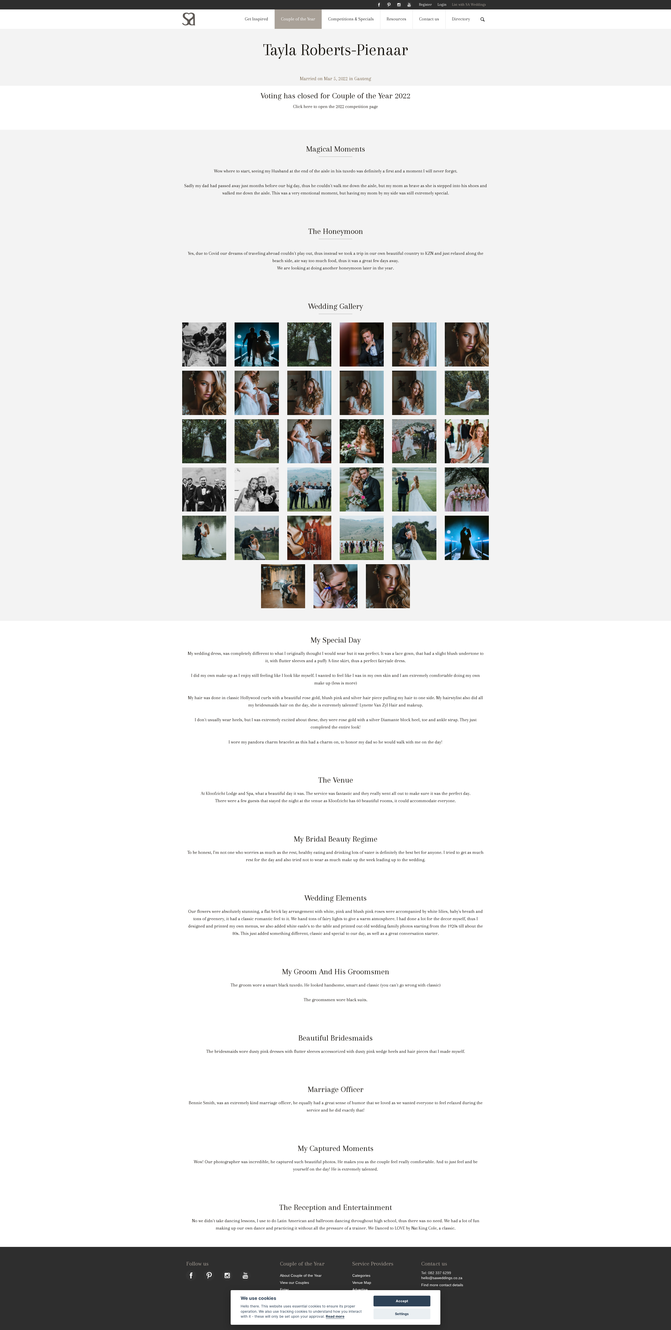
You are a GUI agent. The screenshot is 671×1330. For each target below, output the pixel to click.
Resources (396, 19)
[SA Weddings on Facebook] (379, 4)
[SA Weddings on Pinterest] (389, 4)
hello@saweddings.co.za (441, 1278)
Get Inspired (256, 19)
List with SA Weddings (469, 5)
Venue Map (361, 1282)
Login (441, 5)
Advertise (360, 1289)
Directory (461, 19)
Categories (361, 1275)
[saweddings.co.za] (193, 19)
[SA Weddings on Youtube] (409, 4)
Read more (335, 1316)
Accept (402, 1301)
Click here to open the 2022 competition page (335, 106)
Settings (402, 1314)
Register (425, 5)
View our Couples (294, 1282)
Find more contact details (442, 1285)
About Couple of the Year (301, 1275)
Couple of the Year (298, 19)
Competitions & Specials (351, 19)
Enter (284, 1289)
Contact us (429, 19)
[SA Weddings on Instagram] (399, 4)
